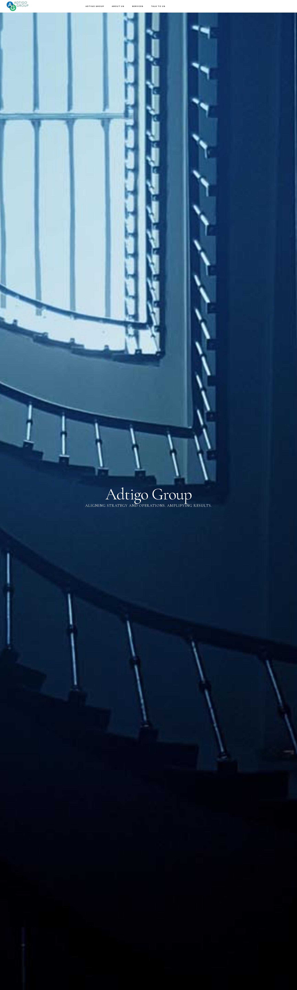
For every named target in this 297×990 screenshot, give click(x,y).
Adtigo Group (22, 6)
